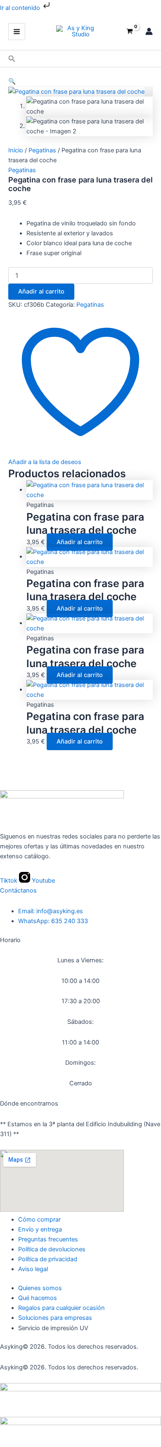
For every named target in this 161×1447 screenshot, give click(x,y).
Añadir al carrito (41, 291)
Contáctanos (18, 890)
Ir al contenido (21, 8)
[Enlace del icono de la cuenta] (149, 31)
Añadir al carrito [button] (80, 542)
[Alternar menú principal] (16, 31)
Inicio (15, 150)
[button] (12, 59)
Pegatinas (42, 150)
